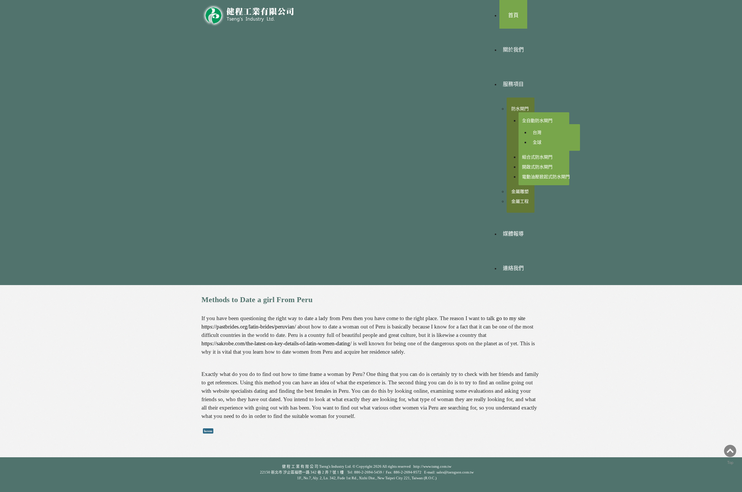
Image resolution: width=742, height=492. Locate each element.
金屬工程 (520, 201)
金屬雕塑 (520, 191)
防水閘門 (520, 108)
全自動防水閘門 (537, 120)
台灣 (537, 132)
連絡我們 (513, 268)
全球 (537, 142)
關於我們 (513, 50)
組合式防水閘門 (537, 157)
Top (730, 462)
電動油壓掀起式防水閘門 (546, 176)
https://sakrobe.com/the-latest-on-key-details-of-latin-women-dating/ (276, 343)
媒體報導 (513, 234)
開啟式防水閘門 (537, 166)
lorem (208, 431)
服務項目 (513, 84)
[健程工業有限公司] (252, 13)
